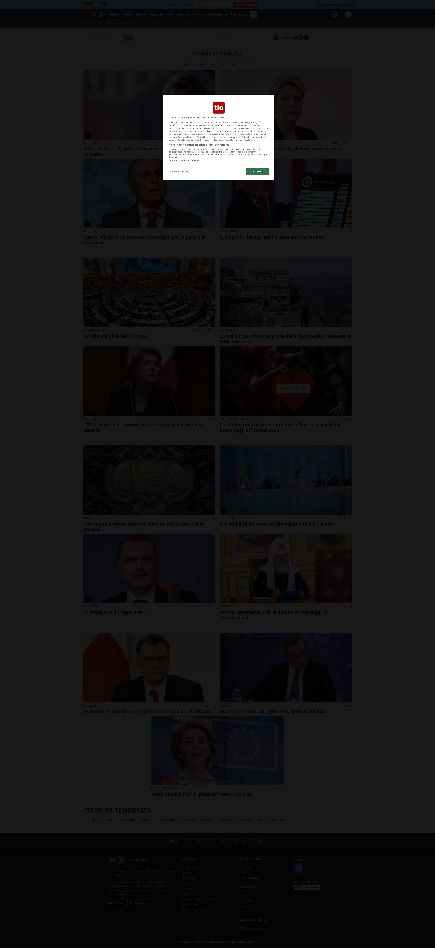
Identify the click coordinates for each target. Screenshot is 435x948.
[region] (218, 137)
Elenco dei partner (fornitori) (184, 160)
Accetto (257, 171)
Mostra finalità (180, 171)
